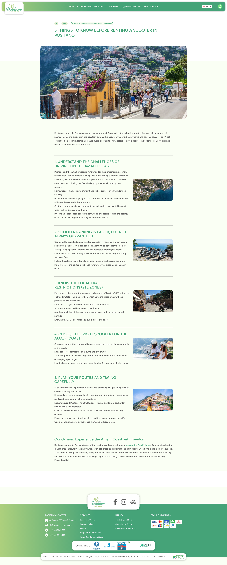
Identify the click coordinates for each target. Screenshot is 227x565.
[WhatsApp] (220, 6)
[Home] (56, 23)
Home (71, 6)
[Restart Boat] (133, 545)
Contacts (154, 6)
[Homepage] (99, 502)
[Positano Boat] (96, 545)
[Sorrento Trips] (121, 545)
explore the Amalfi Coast (138, 445)
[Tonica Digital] (178, 556)
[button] (207, 6)
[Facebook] (114, 502)
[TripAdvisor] (133, 502)
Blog (146, 6)
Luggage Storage (128, 6)
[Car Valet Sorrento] (145, 546)
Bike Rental (113, 6)
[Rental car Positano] (109, 545)
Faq (139, 6)
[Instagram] (124, 502)
